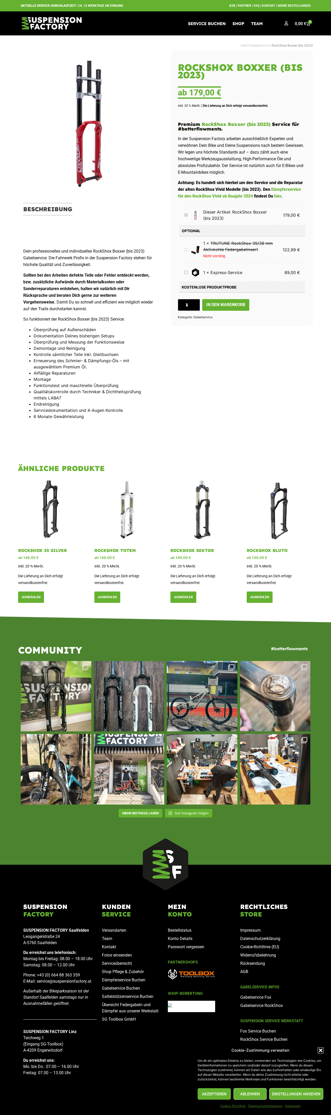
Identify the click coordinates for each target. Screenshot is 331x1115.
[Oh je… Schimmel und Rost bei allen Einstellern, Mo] (275, 696)
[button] (320, 1050)
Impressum (292, 1106)
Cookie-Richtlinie (233, 1106)
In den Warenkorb (225, 304)
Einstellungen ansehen (296, 1094)
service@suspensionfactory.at (64, 981)
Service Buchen (207, 23)
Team (257, 23)
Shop (238, 23)
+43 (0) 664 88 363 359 (58, 975)
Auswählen (31, 597)
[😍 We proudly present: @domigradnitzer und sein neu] (129, 769)
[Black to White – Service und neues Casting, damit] (129, 696)
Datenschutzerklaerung (265, 1106)
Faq (256, 5)
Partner (244, 5)
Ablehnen (250, 1094)
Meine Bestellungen (294, 5)
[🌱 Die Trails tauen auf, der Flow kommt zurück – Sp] (56, 769)
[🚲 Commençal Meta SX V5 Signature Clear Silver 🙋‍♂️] (202, 696)
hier (277, 196)
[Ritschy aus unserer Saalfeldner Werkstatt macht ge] (202, 769)
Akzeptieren (214, 1094)
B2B (232, 5)
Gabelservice (259, 45)
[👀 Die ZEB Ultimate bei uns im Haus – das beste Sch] (56, 696)
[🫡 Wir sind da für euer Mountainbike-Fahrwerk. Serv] (275, 769)
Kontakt (268, 5)
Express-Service (226, 272)
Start (244, 45)
